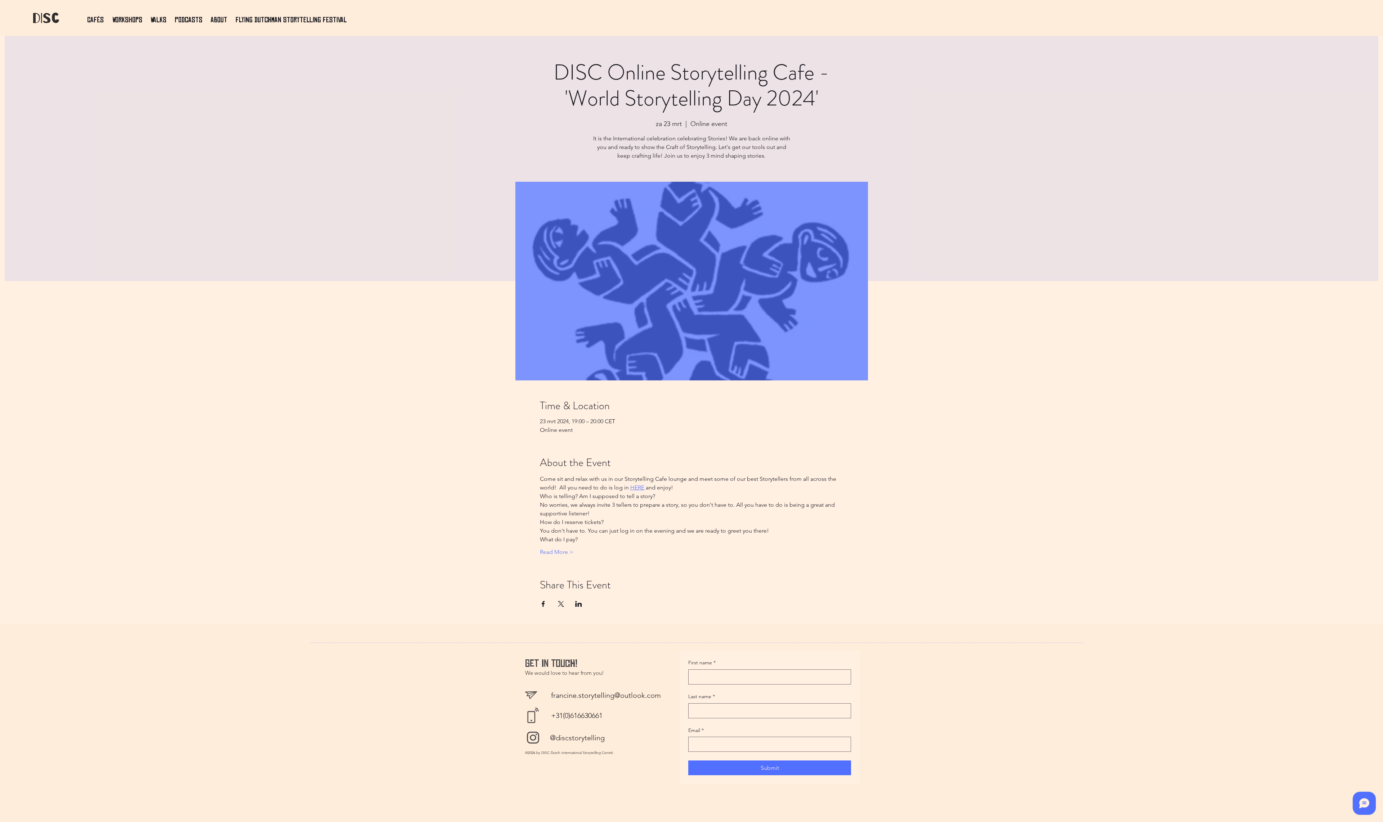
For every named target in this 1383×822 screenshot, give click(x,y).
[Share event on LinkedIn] (578, 604)
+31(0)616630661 (577, 715)
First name (702, 662)
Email (696, 730)
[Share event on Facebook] (543, 604)
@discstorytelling (577, 737)
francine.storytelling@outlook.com (606, 695)
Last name (701, 696)
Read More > (556, 551)
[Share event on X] (561, 604)
